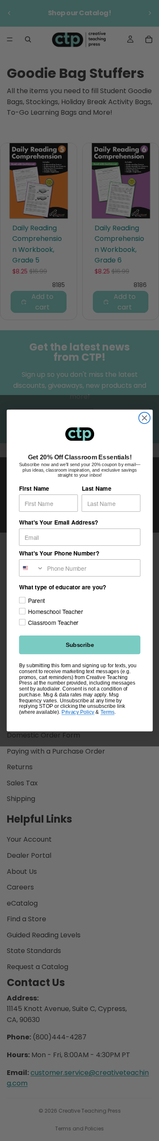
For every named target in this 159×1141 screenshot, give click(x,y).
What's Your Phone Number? (59, 553)
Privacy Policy (77, 712)
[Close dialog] (144, 418)
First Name (34, 488)
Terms (107, 712)
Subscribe (79, 645)
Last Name (96, 488)
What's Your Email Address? (58, 522)
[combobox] (31, 568)
